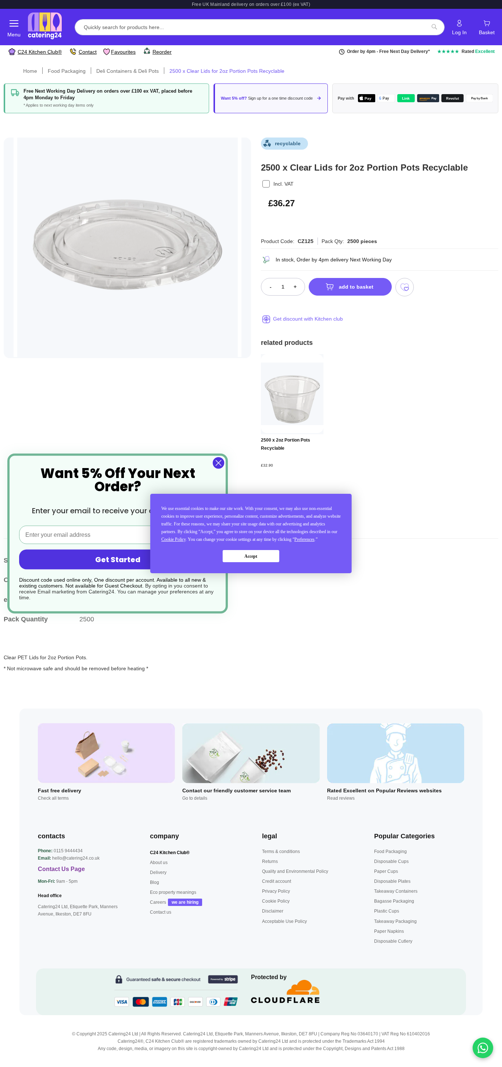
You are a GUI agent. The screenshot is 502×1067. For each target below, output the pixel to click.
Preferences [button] (304, 539)
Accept (250, 556)
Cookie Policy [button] (173, 539)
